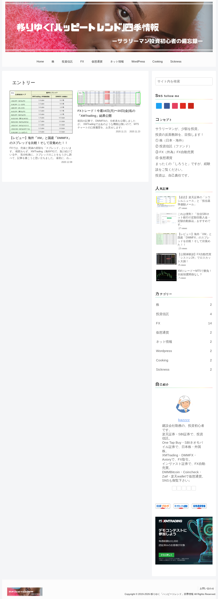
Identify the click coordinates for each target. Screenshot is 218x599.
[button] (209, 81)
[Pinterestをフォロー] (193, 488)
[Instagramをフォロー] (184, 488)
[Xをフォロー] (174, 488)
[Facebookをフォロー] (179, 488)
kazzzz (184, 420)
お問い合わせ (207, 588)
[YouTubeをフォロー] (189, 488)
